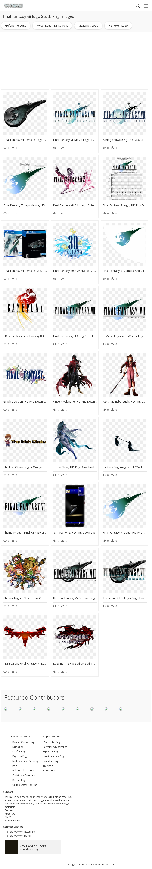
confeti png (18, 751)
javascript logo (88, 25)
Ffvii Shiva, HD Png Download (75, 467)
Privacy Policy (12, 820)
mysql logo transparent (52, 25)
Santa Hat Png (50, 761)
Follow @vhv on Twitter (18, 835)
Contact (9, 810)
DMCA (8, 817)
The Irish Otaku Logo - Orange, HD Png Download (35, 467)
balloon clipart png (23, 770)
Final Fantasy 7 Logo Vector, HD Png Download (34, 205)
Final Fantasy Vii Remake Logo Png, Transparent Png (37, 140)
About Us (10, 813)
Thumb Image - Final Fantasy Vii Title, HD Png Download (39, 532)
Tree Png (48, 765)
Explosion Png (50, 751)
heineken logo (118, 25)
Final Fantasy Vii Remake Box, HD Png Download (34, 271)
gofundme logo (15, 25)
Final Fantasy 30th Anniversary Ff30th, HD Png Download (90, 271)
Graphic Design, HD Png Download (25, 401)
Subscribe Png (52, 742)
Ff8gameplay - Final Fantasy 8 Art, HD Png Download (37, 336)
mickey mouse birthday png (25, 763)
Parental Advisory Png (55, 747)
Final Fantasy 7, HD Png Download (75, 336)
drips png (17, 747)
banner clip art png (23, 742)
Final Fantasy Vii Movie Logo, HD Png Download (84, 140)
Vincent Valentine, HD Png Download (76, 401)
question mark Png (53, 756)
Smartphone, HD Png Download (75, 532)
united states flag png (24, 784)
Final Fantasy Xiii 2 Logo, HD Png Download (81, 205)
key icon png (19, 756)
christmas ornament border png (24, 778)
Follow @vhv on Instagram (20, 831)
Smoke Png (49, 770)
